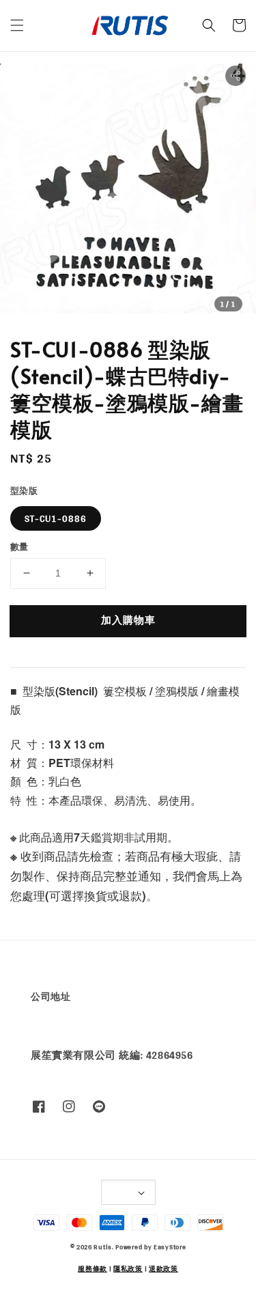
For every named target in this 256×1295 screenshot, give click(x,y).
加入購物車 (128, 620)
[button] (17, 25)
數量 (19, 547)
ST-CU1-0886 (56, 518)
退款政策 (163, 1268)
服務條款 (92, 1268)
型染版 (24, 491)
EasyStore (170, 1246)
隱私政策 (128, 1268)
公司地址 (50, 996)
